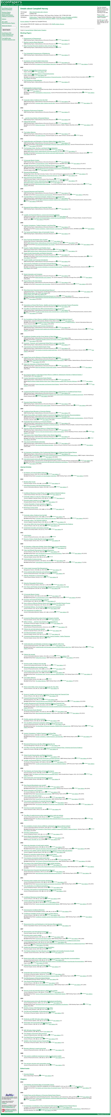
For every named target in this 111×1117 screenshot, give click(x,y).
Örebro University (9, 1111)
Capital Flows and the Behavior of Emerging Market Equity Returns (42, 357)
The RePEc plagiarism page (8, 39)
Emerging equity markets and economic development (47, 329)
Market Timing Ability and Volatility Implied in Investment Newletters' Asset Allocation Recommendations (52, 415)
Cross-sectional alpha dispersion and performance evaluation (40, 572)
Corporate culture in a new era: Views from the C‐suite (39, 496)
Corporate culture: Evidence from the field (45, 103)
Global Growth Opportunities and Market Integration (38, 253)
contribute (4, 1103)
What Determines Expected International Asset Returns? (39, 290)
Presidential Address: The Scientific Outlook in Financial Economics (42, 607)
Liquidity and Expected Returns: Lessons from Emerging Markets (41, 215)
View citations (64, 40)
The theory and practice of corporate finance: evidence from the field (42, 889)
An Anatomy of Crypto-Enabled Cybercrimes (36, 61)
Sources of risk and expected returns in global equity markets (49, 431)
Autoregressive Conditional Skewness (34, 910)
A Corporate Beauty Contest (31, 160)
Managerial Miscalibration (31, 172)
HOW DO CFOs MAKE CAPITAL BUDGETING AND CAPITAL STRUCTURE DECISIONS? (48, 850)
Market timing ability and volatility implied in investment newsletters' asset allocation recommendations (59, 418)
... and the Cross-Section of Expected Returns (36, 118)
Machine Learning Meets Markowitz (33, 42)
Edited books (37, 30)
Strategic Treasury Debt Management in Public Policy (38, 1007)
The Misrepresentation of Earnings (33, 632)
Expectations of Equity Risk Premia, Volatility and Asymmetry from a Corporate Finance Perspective (51, 305)
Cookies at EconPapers (7, 35)
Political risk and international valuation (34, 629)
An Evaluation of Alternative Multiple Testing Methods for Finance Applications (45, 546)
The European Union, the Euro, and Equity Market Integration (41, 148)
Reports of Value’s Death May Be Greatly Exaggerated (39, 539)
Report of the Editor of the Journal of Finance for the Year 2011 (41, 686)
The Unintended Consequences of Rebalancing (37, 53)
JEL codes (5, 21)
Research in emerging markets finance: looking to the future (40, 854)
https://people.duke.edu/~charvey (38, 12)
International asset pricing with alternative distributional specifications (43, 459)
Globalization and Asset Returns (32, 625)
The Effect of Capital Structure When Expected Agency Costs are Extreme (44, 308)
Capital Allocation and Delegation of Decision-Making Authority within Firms (44, 141)
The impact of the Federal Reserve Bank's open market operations (50, 438)
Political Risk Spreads (30, 121)
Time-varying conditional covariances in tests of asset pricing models (42, 1056)
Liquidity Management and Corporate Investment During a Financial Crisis (44, 165)
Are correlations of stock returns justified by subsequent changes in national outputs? (55, 322)
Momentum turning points (31, 507)
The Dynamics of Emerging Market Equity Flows (37, 346)
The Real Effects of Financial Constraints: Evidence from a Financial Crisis (44, 196)
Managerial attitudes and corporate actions (35, 667)
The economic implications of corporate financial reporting (49, 266)
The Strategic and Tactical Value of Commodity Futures (39, 771)
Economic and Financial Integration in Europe (36, 599)
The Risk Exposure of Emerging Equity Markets (37, 978)
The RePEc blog (6, 38)
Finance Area (33, 17)
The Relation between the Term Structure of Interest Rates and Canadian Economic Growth (49, 951)
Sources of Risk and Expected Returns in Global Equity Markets (41, 428)
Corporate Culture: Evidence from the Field (35, 100)
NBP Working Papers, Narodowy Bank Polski (34, 182)
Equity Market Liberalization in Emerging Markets (37, 836)
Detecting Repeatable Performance (33, 583)
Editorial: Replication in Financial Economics (36, 575)
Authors (4, 19)
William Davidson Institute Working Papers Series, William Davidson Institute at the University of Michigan (52, 381)
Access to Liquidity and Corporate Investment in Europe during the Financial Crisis (46, 694)
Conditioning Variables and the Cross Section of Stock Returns (50, 339)
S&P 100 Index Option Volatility (32, 1030)
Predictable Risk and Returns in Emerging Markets (38, 421)
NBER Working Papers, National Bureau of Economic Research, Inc (43, 151)
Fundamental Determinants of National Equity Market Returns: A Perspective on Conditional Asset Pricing (52, 391)
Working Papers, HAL (32, 293)
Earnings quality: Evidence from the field (35, 663)
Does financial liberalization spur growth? (45, 244)
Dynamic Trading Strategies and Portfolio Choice (37, 248)
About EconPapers (7, 9)
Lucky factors (27, 535)
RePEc (12, 1097)
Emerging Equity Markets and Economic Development (38, 326)
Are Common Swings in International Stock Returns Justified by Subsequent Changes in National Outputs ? (53, 374)
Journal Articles (6, 13)
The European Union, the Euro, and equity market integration (49, 153)
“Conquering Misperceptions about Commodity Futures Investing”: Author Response (47, 636)
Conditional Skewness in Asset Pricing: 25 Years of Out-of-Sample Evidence (44, 493)
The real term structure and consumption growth (37, 1063)
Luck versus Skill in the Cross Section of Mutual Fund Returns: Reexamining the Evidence (48, 524)
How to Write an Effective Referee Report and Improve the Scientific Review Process (47, 603)
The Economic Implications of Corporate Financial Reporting (40, 263)
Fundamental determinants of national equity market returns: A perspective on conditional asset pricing (59, 394)
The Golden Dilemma (30, 132)
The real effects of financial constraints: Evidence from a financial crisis (51, 199)
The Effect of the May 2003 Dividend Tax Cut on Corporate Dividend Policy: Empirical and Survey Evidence (53, 747)
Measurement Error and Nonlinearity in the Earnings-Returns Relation (43, 924)
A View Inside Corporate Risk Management (35, 568)
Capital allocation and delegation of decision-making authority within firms (52, 144)
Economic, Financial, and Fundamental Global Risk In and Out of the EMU (44, 343)
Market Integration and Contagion (33, 274)
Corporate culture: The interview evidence (35, 520)
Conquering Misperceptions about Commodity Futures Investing (41, 618)
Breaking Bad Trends (29, 481)
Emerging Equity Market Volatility (33, 402)
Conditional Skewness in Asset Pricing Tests (36, 897)
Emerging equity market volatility (42, 405)
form (103, 20)
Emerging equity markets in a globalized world (36, 500)
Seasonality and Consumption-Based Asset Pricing (38, 1022)
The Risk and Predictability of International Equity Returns (39, 1011)
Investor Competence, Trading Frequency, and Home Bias (40, 225)
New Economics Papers (8, 23)
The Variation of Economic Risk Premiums (35, 1033)
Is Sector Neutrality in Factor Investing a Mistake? (37, 504)
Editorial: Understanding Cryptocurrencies (35, 70)
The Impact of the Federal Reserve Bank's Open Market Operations (42, 435)
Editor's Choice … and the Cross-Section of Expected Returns (41, 621)
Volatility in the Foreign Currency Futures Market (37, 1041)
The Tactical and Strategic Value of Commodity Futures (39, 232)
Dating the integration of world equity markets (46, 367)
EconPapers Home (7, 8)
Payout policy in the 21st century (42, 284)
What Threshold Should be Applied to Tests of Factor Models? (41, 46)
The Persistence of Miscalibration (33, 80)
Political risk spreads (40, 125)
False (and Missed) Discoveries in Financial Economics (39, 73)
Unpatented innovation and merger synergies (36, 527)
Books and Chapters (7, 15)
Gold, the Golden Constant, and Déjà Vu (35, 555)
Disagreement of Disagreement (32, 38)
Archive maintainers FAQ (8, 34)
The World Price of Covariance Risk (33, 1037)
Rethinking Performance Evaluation (33, 110)
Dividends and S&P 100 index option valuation (36, 1019)
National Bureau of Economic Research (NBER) (42, 18)
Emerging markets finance (31, 832)
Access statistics (24, 21)
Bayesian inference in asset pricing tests (35, 1048)
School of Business (10, 1110)
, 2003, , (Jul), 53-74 (34, 839)
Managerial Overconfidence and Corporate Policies (38, 207)
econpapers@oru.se (102, 16)
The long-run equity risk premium (33, 807)
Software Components (8, 16)
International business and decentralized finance (37, 485)
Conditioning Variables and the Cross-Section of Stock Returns (41, 336)
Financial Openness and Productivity (34, 191)
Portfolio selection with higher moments (34, 719)
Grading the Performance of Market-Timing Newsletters (39, 947)
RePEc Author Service (58, 24)
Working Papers (6, 12)
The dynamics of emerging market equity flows (46, 350)
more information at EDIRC (69, 17)
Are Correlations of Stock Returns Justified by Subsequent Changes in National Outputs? (48, 319)
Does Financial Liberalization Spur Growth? (36, 239)
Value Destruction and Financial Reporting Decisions (38, 777)
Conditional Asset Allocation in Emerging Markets (37, 411)
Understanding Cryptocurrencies (33, 88)
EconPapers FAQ (6, 33)
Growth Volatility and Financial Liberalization (36, 260)
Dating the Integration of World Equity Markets (36, 364)
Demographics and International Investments (36, 931)
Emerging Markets (29, 1074)
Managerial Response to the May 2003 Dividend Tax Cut (39, 744)
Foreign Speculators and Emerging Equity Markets (38, 378)
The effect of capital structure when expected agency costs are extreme (52, 311)
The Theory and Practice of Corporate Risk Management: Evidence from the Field (46, 586)
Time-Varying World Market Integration (34, 441)
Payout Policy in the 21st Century (33, 281)
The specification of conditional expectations (36, 886)
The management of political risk (33, 610)
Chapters (43, 30)
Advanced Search (7, 25)
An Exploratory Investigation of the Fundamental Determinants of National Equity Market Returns (50, 452)
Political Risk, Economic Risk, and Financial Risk (37, 965)
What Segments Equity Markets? (33, 177)
